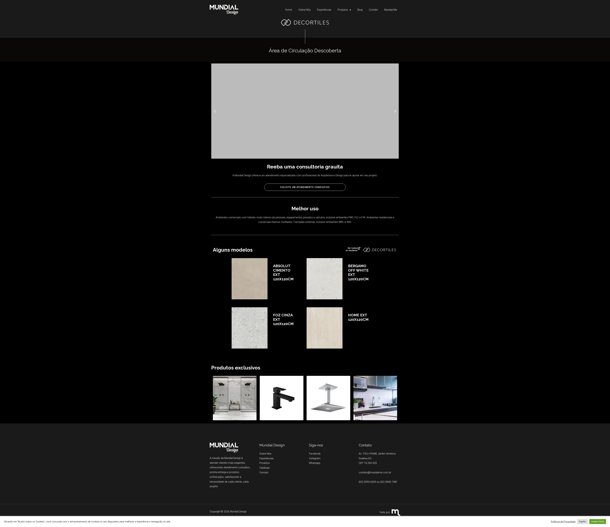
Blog (360, 9)
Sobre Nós (265, 453)
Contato (373, 9)
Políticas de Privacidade (563, 521)
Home (288, 9)
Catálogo (264, 467)
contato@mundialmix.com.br (375, 472)
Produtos (343, 9)
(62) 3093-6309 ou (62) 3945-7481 (378, 481)
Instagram (314, 458)
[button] (215, 111)
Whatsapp (314, 462)
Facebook (315, 453)
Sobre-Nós (304, 9)
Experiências (324, 9)
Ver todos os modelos (351, 249)
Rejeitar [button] (582, 521)
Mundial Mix (390, 9)
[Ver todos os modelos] (359, 248)
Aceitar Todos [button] (597, 521)
